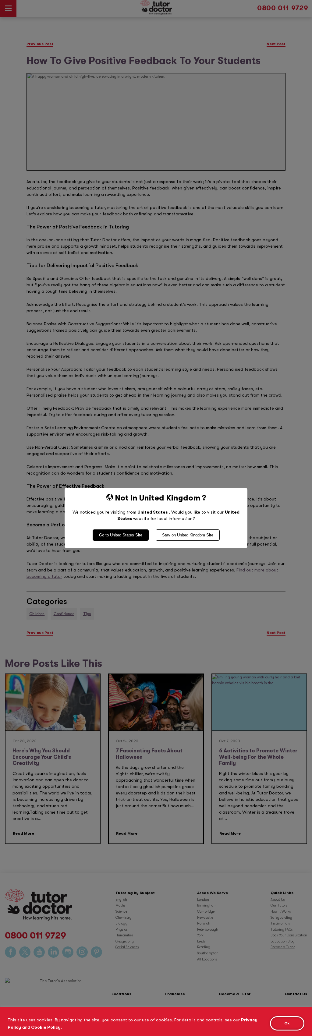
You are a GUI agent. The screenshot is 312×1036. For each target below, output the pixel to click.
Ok (287, 1023)
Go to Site (120, 535)
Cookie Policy (46, 1027)
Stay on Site (187, 535)
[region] (156, 1021)
